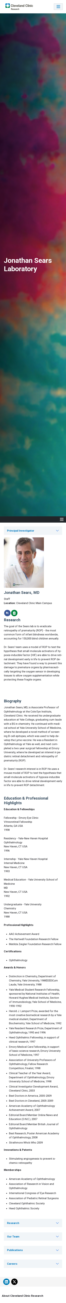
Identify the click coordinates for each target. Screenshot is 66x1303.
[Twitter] (14, 1282)
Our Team (13, 1236)
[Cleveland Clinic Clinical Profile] (14, 613)
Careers (12, 1263)
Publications (15, 1250)
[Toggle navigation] (58, 6)
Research (13, 1223)
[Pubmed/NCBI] (7, 613)
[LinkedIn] (6, 1282)
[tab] (33, 530)
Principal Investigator (20, 530)
